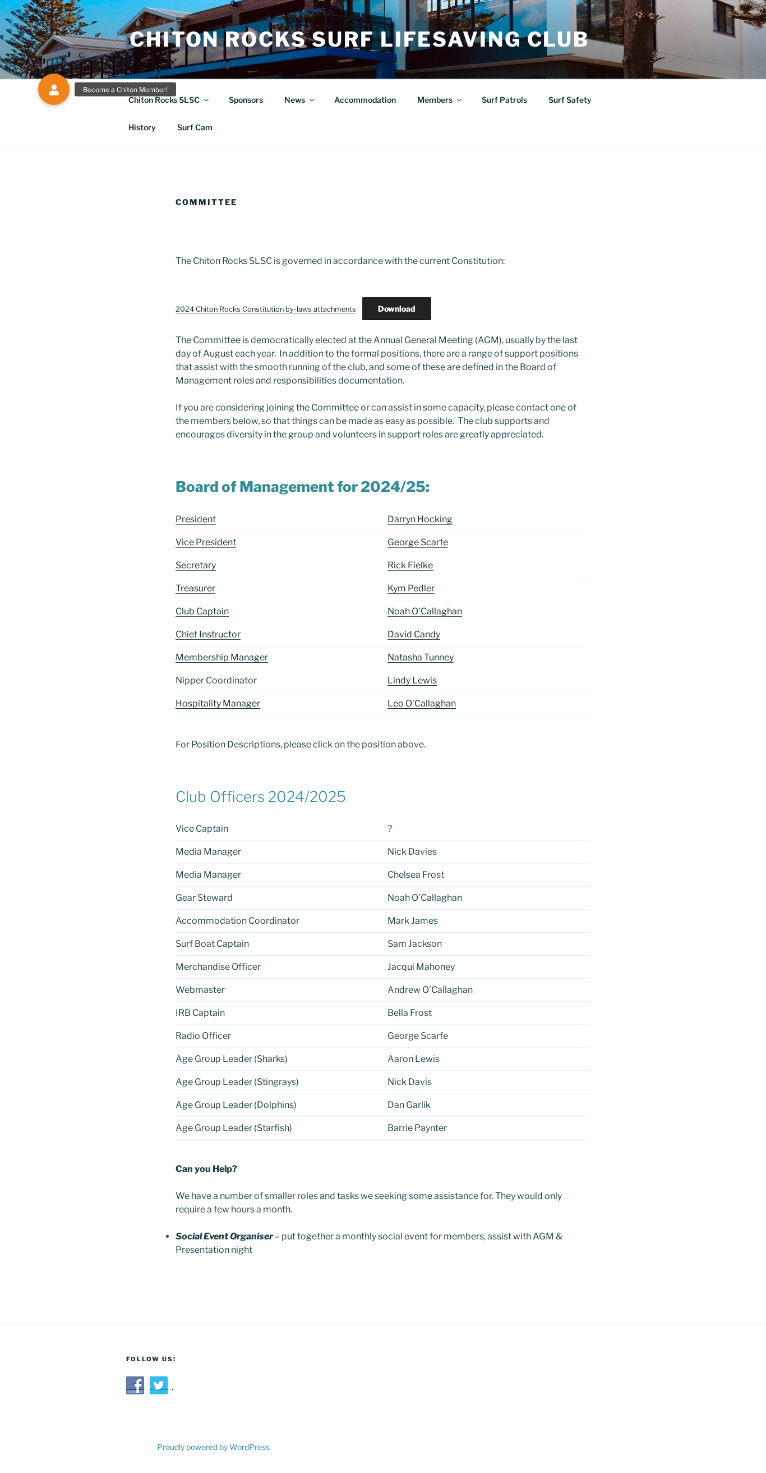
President (196, 519)
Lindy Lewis (412, 680)
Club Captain (202, 611)
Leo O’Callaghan (421, 703)
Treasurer (195, 588)
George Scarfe (417, 542)
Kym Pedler (411, 588)
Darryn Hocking (420, 519)
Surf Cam (195, 127)
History (142, 127)
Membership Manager (222, 657)
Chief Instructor (208, 634)
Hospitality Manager (218, 703)
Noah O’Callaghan (424, 611)
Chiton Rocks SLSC (164, 99)
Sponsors (246, 99)
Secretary (196, 565)
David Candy (413, 634)
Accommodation (365, 99)
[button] (54, 89)
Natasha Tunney (420, 657)
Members (435, 99)
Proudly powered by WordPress (213, 1447)
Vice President (206, 542)
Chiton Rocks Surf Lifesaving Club (359, 39)
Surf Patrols (504, 99)
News (294, 99)
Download (397, 308)
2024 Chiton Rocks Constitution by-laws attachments (266, 309)
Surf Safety (570, 99)
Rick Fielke (410, 565)
